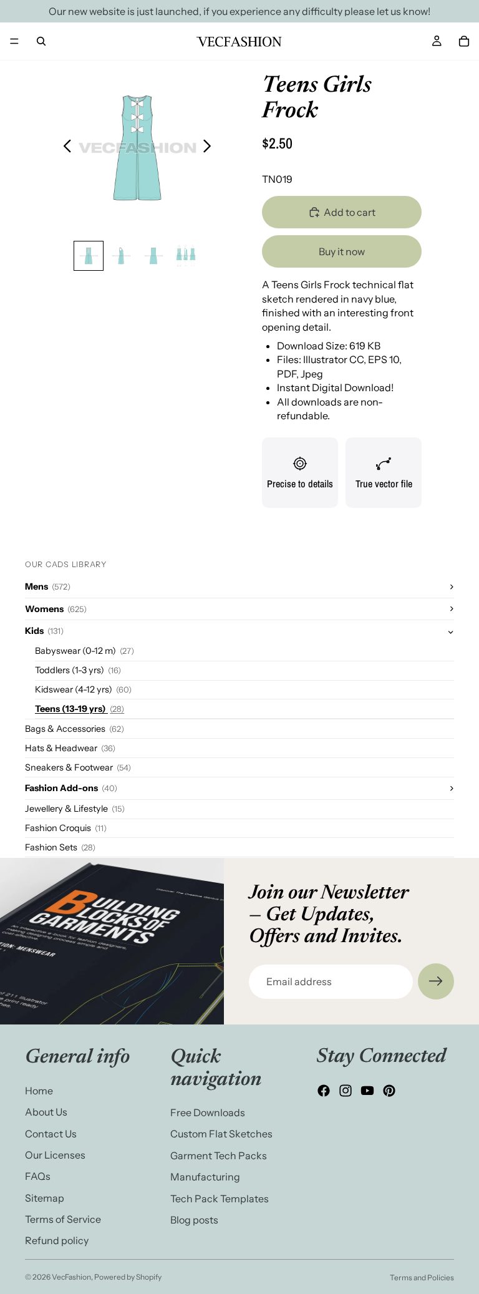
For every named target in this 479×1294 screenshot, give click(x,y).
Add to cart (349, 212)
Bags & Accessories (74, 728)
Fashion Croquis (66, 828)
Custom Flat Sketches (221, 1134)
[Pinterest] (389, 1091)
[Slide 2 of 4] (121, 256)
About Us (46, 1112)
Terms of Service (63, 1219)
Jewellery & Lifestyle (75, 808)
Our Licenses (55, 1155)
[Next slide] (210, 148)
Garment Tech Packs (218, 1155)
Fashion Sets (60, 847)
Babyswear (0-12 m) (84, 650)
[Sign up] (436, 981)
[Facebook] (323, 1091)
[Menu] (14, 41)
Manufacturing (205, 1176)
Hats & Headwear (70, 748)
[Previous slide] (64, 148)
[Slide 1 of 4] (88, 256)
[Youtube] (367, 1091)
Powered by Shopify (128, 1277)
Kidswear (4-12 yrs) (83, 689)
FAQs (38, 1176)
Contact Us (51, 1133)
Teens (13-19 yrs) (79, 708)
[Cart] (464, 41)
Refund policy (57, 1241)
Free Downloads (207, 1112)
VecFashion (71, 1277)
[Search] (41, 41)
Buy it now (342, 251)
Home (39, 1090)
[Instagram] (345, 1091)
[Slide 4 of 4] (186, 256)
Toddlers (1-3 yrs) (78, 670)
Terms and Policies (422, 1277)
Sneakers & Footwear (78, 767)
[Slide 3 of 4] (153, 256)
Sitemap (44, 1198)
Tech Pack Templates (219, 1198)
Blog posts (194, 1220)
